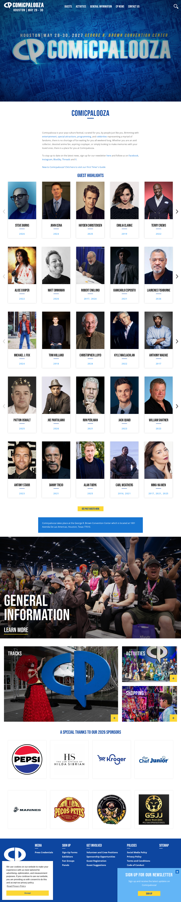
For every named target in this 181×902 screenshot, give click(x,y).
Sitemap (164, 845)
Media (38, 845)
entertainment (49, 136)
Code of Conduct (135, 865)
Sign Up (149, 893)
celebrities (102, 136)
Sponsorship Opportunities (101, 857)
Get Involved (94, 845)
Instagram (47, 159)
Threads (66, 159)
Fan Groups (68, 861)
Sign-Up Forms (69, 852)
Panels (65, 865)
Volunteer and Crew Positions (102, 852)
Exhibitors (67, 857)
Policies (132, 845)
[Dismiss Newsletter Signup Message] (177, 872)
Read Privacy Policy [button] (16, 886)
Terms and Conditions (138, 861)
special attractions (67, 136)
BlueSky (57, 159)
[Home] (24, 6)
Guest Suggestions (96, 865)
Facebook (133, 155)
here (109, 155)
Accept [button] (27, 893)
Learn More (16, 629)
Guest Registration (96, 861)
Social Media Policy (137, 852)
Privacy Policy (134, 857)
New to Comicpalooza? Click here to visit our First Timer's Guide (73, 167)
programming (84, 136)
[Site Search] (176, 6)
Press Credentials (44, 852)
